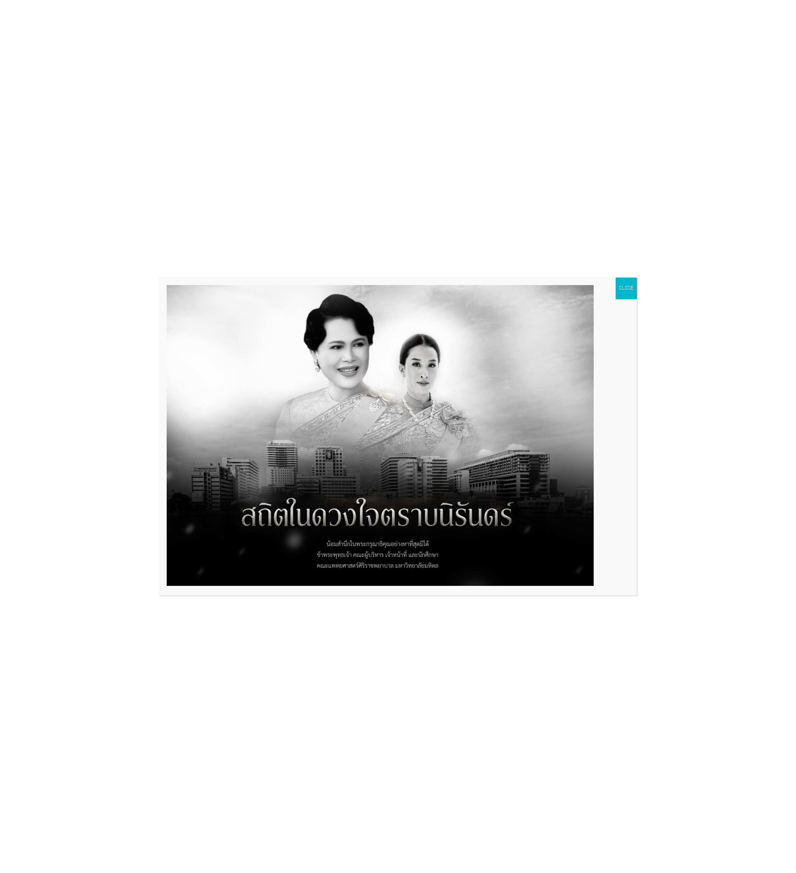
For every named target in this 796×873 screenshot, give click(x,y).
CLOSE (626, 288)
